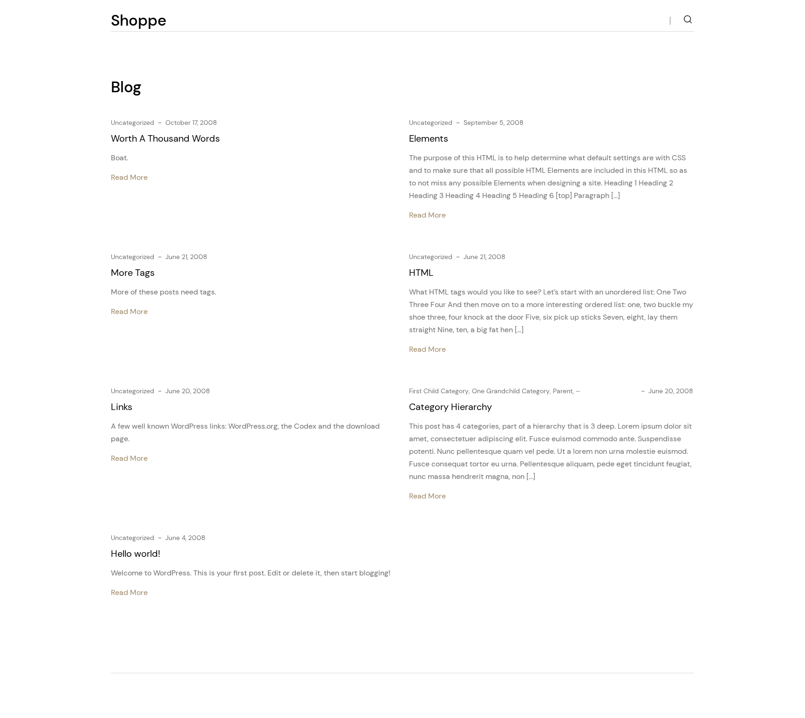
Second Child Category (611, 391)
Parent (563, 391)
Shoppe (138, 20)
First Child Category (439, 391)
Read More (129, 177)
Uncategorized (132, 122)
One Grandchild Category (511, 391)
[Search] (688, 20)
